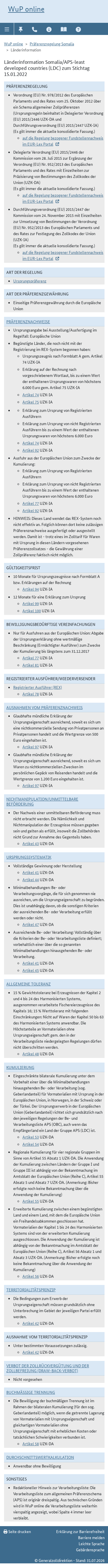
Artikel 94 (30, 589)
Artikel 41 (30, 872)
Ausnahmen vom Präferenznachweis (44, 707)
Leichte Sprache (92, 1543)
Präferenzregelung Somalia (52, 43)
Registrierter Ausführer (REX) (37, 687)
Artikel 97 (30, 746)
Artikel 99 (30, 603)
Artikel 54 (30, 1144)
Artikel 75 (30, 402)
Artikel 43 (30, 843)
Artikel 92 (30, 450)
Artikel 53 (30, 1137)
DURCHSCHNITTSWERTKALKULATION (40, 1457)
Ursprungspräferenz (29, 281)
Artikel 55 (30, 1201)
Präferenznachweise (28, 321)
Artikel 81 (30, 665)
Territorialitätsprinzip (31, 1289)
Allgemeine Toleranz (28, 984)
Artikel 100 (31, 610)
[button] (7, 29)
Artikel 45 (30, 970)
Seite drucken (19, 1531)
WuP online (26, 9)
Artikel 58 (30, 1443)
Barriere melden (91, 1537)
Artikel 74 (30, 394)
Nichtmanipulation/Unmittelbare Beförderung (42, 801)
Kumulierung (20, 1067)
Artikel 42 (30, 1323)
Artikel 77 (30, 503)
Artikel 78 (30, 694)
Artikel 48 (30, 1054)
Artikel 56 (30, 1276)
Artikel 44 (30, 879)
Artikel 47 (30, 924)
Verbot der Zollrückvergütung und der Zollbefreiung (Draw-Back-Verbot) (47, 1368)
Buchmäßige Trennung (30, 1392)
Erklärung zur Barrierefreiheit (80, 1531)
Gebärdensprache (90, 1549)
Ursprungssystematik (28, 857)
